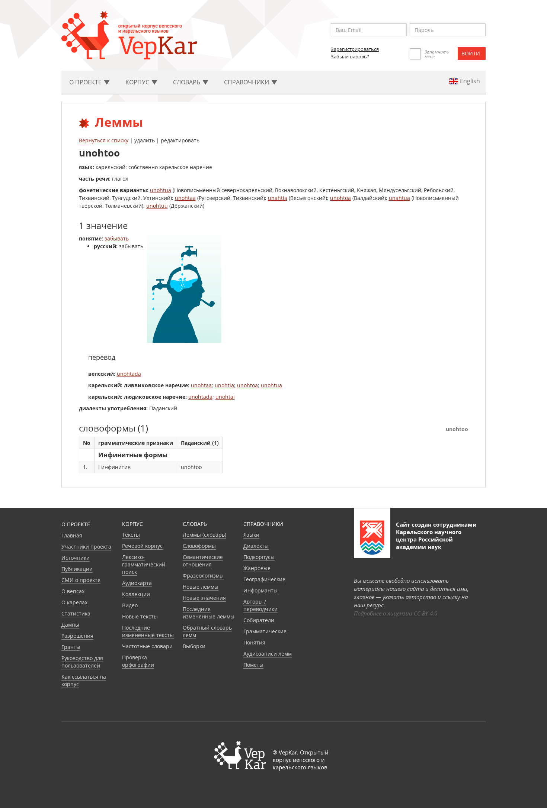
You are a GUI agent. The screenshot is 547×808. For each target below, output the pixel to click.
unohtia (224, 385)
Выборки (194, 646)
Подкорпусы (259, 556)
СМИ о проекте (80, 580)
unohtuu (157, 205)
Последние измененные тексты (148, 631)
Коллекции (136, 594)
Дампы (70, 624)
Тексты (131, 534)
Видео (130, 605)
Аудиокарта (137, 582)
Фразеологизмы (203, 575)
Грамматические (265, 631)
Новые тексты (140, 616)
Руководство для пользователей (82, 662)
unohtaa (185, 197)
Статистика (75, 613)
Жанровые (257, 568)
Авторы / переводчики (260, 605)
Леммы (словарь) (204, 534)
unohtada (129, 373)
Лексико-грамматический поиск (143, 564)
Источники (75, 557)
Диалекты (256, 545)
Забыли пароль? (350, 56)
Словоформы (199, 545)
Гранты (70, 646)
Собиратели (258, 620)
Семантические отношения (203, 560)
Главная (71, 535)
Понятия (254, 642)
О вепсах (72, 591)
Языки (251, 534)
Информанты (260, 590)
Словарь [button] (187, 82)
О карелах (74, 602)
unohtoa (340, 197)
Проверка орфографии (138, 661)
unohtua (160, 190)
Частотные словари (147, 646)
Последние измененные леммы (208, 612)
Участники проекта (86, 546)
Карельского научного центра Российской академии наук (428, 539)
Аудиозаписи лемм (267, 653)
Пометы (253, 664)
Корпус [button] (138, 82)
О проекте (75, 524)
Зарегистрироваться (355, 49)
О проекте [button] (86, 82)
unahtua (399, 197)
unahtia (277, 197)
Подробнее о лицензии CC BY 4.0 (395, 613)
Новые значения (204, 597)
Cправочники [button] (247, 82)
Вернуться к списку (103, 140)
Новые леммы (200, 586)
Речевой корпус (142, 545)
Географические (264, 579)
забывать (117, 238)
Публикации (77, 568)
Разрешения (77, 635)
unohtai (225, 396)
